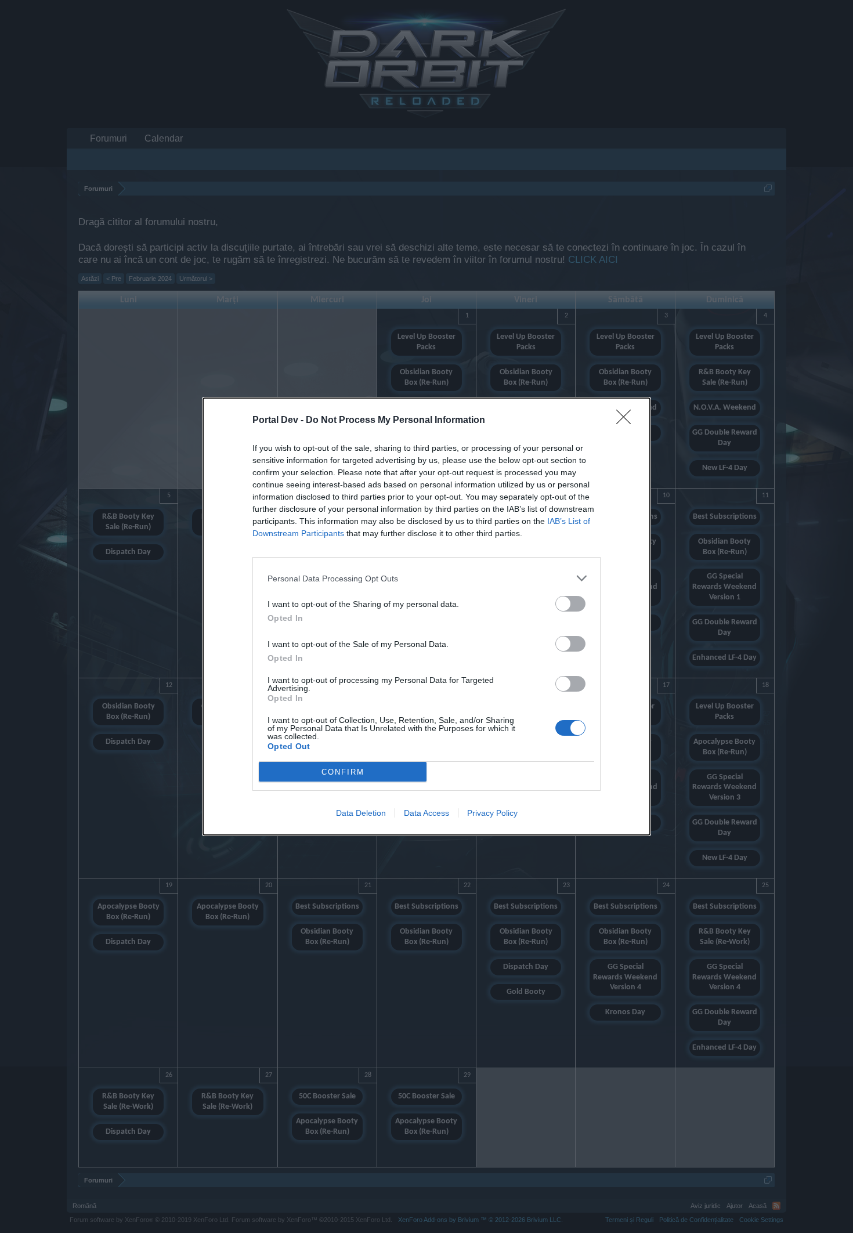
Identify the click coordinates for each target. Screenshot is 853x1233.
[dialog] (426, 616)
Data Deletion (361, 813)
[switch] (570, 604)
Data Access (426, 813)
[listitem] (426, 578)
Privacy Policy (492, 813)
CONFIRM (342, 772)
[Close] (627, 421)
